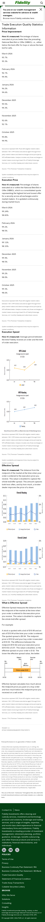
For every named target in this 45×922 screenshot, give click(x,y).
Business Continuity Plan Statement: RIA (19, 867)
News (17, 810)
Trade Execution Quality (12, 875)
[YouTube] (11, 850)
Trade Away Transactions (13, 882)
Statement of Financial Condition (16, 878)
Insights (5, 907)
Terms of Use (7, 859)
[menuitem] (4, 3)
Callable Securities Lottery (13, 886)
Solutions (6, 899)
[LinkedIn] (4, 850)
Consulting (6, 903)
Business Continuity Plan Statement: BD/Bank (21, 871)
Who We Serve (8, 895)
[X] (17, 850)
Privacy (5, 863)
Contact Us (7, 810)
